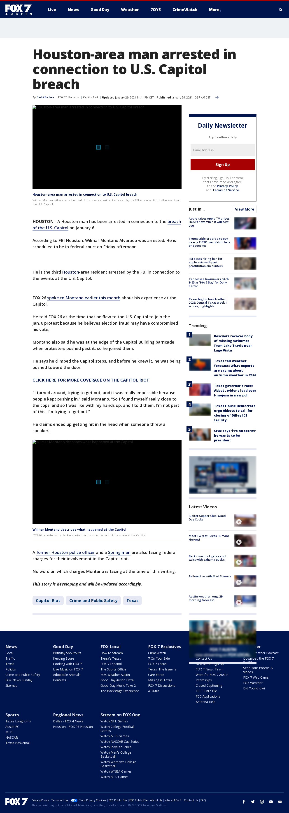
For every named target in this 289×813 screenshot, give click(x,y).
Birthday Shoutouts (67, 653)
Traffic (10, 658)
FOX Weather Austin (115, 674)
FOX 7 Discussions (161, 685)
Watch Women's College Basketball (118, 764)
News (11, 646)
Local (9, 653)
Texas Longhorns (18, 721)
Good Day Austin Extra (117, 680)
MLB (8, 732)
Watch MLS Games (114, 777)
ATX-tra (153, 691)
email (280, 801)
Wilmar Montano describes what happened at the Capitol (79, 529)
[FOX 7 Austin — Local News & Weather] (20, 9)
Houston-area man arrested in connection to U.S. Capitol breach (85, 194)
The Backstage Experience (119, 691)
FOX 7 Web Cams (256, 677)
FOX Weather (253, 683)
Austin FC (12, 726)
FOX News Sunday (18, 680)
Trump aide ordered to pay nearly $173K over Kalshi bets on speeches (209, 242)
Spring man (119, 552)
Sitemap (11, 685)
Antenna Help (205, 702)
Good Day (63, 646)
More (214, 9)
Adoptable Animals (66, 674)
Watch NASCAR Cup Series (119, 741)
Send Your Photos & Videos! (258, 670)
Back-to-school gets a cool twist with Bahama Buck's (207, 558)
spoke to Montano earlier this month (83, 297)
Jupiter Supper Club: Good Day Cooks (207, 517)
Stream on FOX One (120, 714)
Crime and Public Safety (93, 600)
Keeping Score (63, 658)
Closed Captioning (209, 685)
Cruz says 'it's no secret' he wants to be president (235, 435)
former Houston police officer (66, 552)
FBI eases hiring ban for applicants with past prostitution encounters (206, 262)
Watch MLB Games (114, 736)
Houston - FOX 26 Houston (73, 726)
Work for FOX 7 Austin (212, 674)
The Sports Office (113, 669)
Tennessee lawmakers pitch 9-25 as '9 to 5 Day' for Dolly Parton (209, 282)
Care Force (156, 674)
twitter (252, 801)
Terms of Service (225, 190)
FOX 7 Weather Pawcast (261, 653)
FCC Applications (208, 696)
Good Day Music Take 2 (118, 685)
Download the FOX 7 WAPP (258, 660)
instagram (262, 801)
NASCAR (11, 737)
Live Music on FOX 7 (68, 669)
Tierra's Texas (110, 658)
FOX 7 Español (111, 664)
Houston (70, 272)
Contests (59, 680)
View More (244, 209)
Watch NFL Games (114, 721)
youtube (271, 801)
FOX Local (110, 646)
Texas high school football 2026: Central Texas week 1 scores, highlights (208, 302)
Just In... (197, 209)
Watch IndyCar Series (115, 747)
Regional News (68, 714)
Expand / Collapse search (281, 9)
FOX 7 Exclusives (164, 646)
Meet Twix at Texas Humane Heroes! (209, 537)
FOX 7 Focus (157, 664)
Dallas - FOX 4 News (68, 721)
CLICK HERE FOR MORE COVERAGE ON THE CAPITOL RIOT (91, 380)
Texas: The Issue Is (162, 669)
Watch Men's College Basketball (115, 754)
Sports (12, 714)
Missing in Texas (160, 680)
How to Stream (111, 653)
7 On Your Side (159, 658)
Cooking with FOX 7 (67, 664)
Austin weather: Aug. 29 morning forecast (205, 598)
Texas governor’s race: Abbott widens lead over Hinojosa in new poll (235, 390)
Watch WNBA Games (116, 771)
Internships (204, 680)
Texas (132, 600)
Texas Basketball (17, 743)
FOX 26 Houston (68, 97)
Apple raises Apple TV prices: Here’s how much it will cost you (209, 221)
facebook (243, 801)
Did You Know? (254, 688)
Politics (10, 669)
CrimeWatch (157, 653)
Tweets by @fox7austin (208, 669)
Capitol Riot (90, 97)
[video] (245, 520)
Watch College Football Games (117, 728)
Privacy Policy (227, 186)
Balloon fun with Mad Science (210, 576)
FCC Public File (206, 691)
